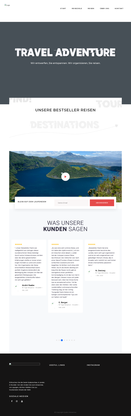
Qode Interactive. (70, 412)
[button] (56, 340)
